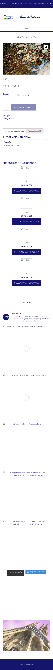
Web (5, 145)
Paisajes (25, 37)
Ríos (31, 37)
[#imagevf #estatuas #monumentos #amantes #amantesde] (26, 495)
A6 (9, 145)
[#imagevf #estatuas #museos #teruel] (26, 446)
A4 (15, 145)
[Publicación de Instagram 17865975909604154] (26, 397)
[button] (26, 27)
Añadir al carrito (23, 107)
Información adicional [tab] (14, 131)
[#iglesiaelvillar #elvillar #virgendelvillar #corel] (26, 349)
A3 (18, 145)
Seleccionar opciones (26, 191)
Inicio (19, 37)
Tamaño (6, 94)
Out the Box (29, 665)
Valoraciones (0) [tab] (34, 131)
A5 (12, 145)
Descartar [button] (49, 3)
